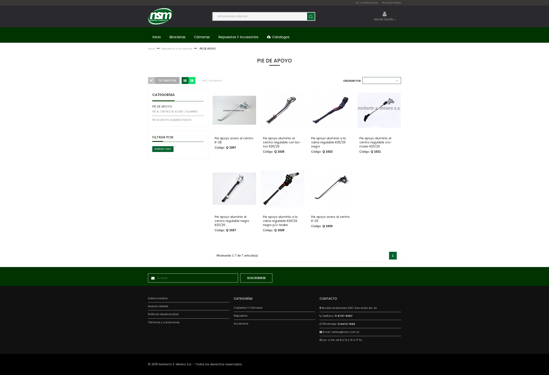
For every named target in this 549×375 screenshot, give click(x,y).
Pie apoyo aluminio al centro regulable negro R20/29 (232, 221)
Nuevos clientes (158, 306)
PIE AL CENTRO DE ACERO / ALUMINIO (175, 111)
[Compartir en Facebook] (218, 102)
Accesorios (241, 323)
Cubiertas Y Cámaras (248, 308)
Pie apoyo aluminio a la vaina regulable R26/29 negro (328, 142)
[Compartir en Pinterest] (218, 113)
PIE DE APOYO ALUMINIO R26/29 (172, 120)
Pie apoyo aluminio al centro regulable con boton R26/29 (282, 142)
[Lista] (192, 80)
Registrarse (393, 3)
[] (311, 16)
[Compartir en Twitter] (218, 108)
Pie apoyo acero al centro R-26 (234, 140)
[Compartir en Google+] (218, 118)
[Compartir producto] (218, 94)
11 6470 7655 (346, 324)
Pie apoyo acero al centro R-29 (330, 219)
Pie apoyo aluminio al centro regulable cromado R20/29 (375, 142)
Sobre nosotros (158, 298)
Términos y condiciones (163, 322)
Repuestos (240, 315)
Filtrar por (167, 80)
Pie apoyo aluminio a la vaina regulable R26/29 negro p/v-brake (280, 221)
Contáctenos (369, 3)
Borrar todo (163, 149)
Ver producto (234, 154)
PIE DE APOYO (162, 106)
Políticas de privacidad (163, 314)
